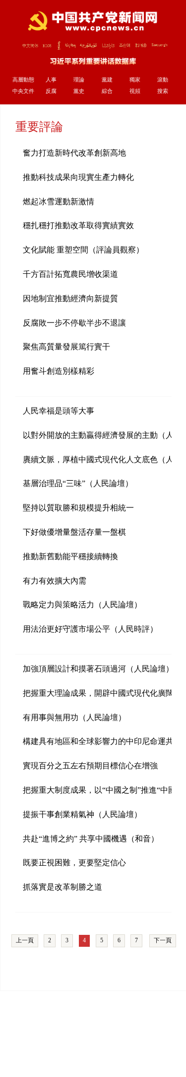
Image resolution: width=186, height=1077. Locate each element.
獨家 (134, 80)
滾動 (162, 80)
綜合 (107, 91)
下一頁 (163, 940)
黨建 (107, 80)
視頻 (134, 91)
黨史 (78, 91)
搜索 (162, 91)
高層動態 (23, 80)
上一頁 (25, 940)
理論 (78, 80)
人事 (51, 80)
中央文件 (23, 91)
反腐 (51, 91)
